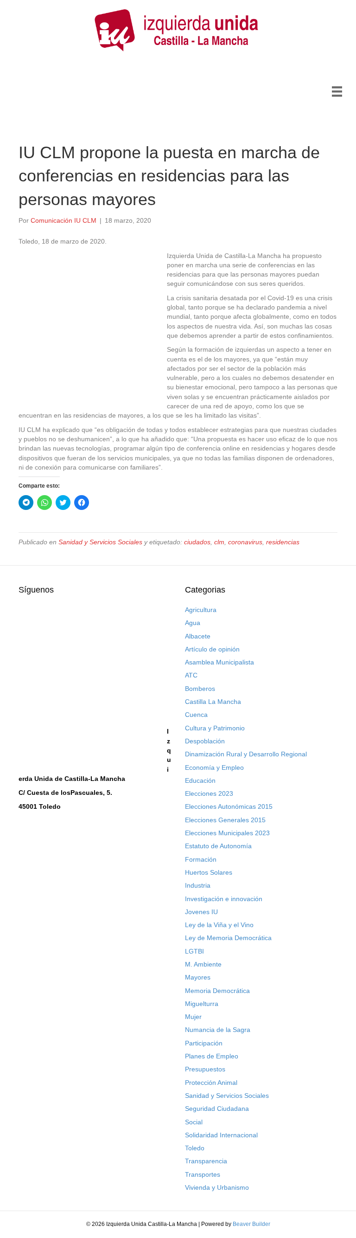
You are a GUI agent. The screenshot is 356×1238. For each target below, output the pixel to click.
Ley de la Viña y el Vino (219, 924)
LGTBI (194, 951)
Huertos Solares (208, 872)
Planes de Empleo (211, 1056)
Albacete (197, 636)
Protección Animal (211, 1082)
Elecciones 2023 (209, 793)
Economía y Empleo (214, 767)
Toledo (194, 1148)
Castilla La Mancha (213, 701)
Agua (192, 622)
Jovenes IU (201, 912)
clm (219, 542)
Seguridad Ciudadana (217, 1108)
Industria (197, 885)
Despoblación (205, 741)
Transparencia (206, 1161)
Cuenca (196, 714)
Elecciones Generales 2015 (225, 820)
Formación (200, 859)
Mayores (197, 977)
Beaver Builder (251, 1224)
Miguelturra (201, 1003)
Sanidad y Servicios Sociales (100, 542)
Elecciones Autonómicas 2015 (229, 806)
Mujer (193, 1016)
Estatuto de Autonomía (218, 846)
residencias (282, 542)
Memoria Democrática (217, 990)
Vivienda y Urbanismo (217, 1187)
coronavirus (245, 542)
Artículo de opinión (212, 649)
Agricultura (200, 609)
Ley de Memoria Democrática (228, 937)
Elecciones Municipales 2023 (227, 833)
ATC (191, 675)
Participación (203, 1043)
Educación (200, 780)
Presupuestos (205, 1069)
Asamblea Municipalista (219, 662)
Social (194, 1122)
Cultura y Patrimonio (215, 728)
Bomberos (200, 688)
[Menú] (337, 91)
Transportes (202, 1174)
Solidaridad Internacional (221, 1135)
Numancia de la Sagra (217, 1029)
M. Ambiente (203, 964)
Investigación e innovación (223, 899)
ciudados (197, 542)
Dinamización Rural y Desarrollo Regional (246, 754)
